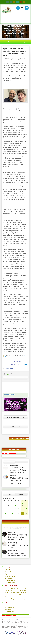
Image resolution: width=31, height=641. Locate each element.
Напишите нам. (24, 361)
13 (15, 508)
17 (5, 511)
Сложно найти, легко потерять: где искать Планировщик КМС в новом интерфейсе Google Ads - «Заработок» (16, 599)
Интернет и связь (10, 576)
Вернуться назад (10, 377)
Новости (23, 58)
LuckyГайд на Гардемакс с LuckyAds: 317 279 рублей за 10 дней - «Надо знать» (16, 588)
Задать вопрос (9, 609)
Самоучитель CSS (10, 580)
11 (8, 508)
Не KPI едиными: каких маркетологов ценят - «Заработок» (16, 597)
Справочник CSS (10, 582)
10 (5, 508)
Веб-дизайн (8, 578)
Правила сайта (9, 607)
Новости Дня (8, 572)
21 (18, 511)
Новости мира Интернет (9, 59)
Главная (7, 570)
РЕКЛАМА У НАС (10, 611)
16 (26, 508)
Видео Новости (9, 574)
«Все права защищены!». (7, 638)
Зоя (8, 374)
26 (12, 513)
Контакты (7, 605)
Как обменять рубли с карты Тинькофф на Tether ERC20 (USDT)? (16, 590)
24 (5, 513)
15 (22, 508)
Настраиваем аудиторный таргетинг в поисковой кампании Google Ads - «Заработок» (16, 593)
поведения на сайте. (23, 364)
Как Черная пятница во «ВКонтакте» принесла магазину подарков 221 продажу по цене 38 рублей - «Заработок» (16, 595)
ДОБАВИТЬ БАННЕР (9, 453)
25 (8, 513)
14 (18, 508)
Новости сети (10, 368)
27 (15, 513)
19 (12, 511)
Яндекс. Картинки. (23, 359)
